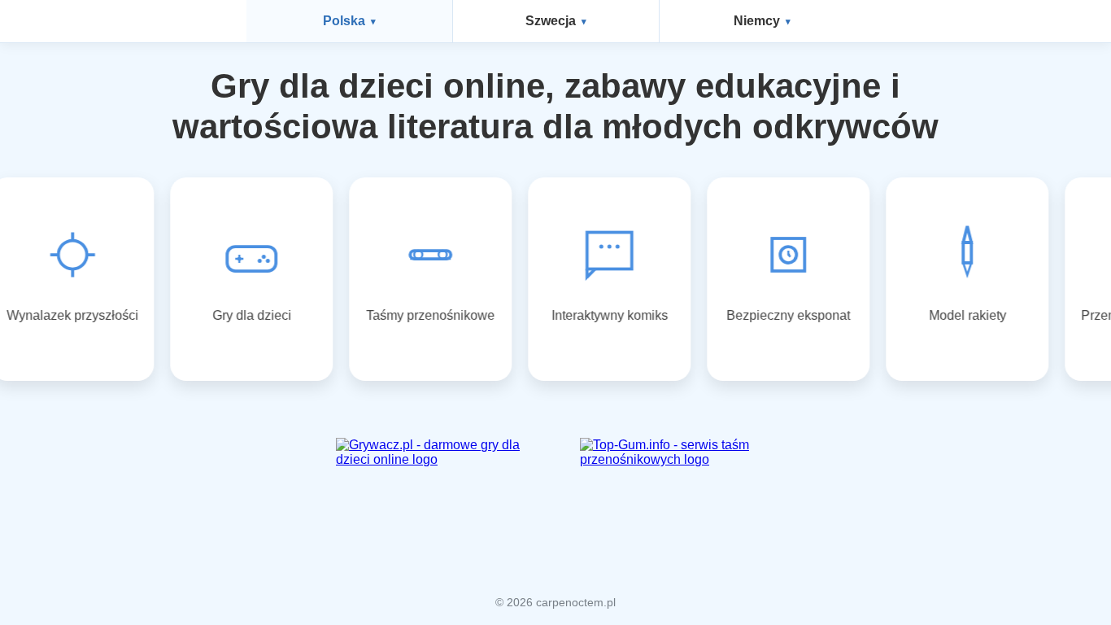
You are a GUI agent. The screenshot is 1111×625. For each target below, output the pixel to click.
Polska (344, 21)
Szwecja (550, 21)
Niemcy (757, 21)
